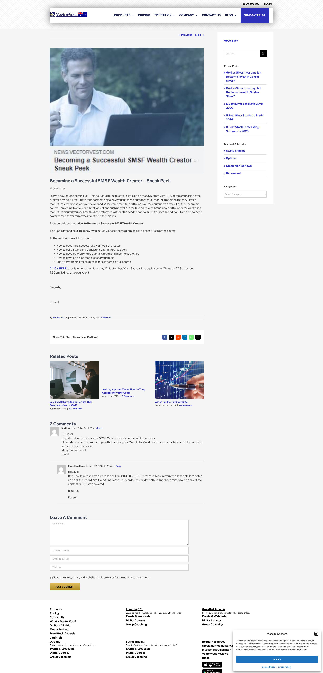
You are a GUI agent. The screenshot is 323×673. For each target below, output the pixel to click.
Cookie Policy (268, 667)
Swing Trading (235, 150)
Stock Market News (239, 165)
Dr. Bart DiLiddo (60, 625)
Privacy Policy (284, 667)
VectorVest (58, 317)
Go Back (232, 40)
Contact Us (57, 617)
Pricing (54, 613)
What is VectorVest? (63, 621)
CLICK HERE (58, 268)
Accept (277, 659)
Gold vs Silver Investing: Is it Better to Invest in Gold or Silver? (243, 76)
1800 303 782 (251, 3)
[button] (316, 634)
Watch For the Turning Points (171, 401)
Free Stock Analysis (62, 633)
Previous (186, 35)
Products (56, 609)
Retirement (233, 173)
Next (198, 35)
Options (231, 158)
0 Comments (75, 408)
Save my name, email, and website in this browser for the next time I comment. (101, 577)
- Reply (99, 428)
